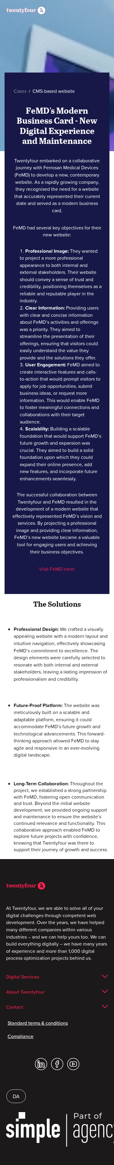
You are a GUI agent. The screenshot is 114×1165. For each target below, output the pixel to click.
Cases (21, 91)
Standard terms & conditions (38, 1023)
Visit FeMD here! (57, 569)
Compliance (20, 1036)
